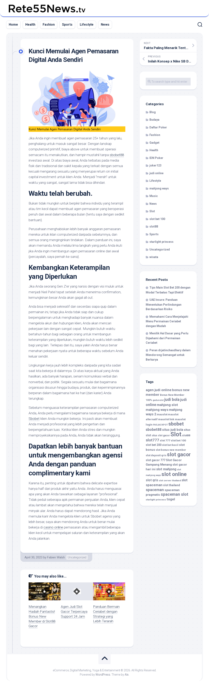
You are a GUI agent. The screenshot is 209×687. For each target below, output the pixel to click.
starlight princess (161, 241)
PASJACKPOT (160, 424)
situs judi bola (172, 430)
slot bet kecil (170, 444)
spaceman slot (174, 494)
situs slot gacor (161, 435)
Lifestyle (86, 24)
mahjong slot (167, 405)
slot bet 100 (157, 219)
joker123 (155, 165)
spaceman (155, 490)
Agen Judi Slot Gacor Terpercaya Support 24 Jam (74, 611)
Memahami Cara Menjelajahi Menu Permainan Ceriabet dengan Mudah (167, 321)
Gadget (154, 142)
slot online (174, 474)
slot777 (152, 440)
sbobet (176, 424)
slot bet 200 (153, 444)
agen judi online (158, 390)
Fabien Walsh (56, 557)
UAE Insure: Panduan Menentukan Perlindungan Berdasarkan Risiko (163, 304)
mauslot (162, 414)
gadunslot (158, 400)
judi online (156, 173)
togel (171, 499)
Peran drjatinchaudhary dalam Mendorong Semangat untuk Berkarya (168, 355)
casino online (53, 527)
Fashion (49, 24)
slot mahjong (166, 469)
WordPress (103, 674)
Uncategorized (77, 557)
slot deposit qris (156, 455)
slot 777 (165, 440)
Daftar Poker (158, 127)
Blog (152, 112)
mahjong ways (159, 188)
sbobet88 (117, 155)
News (105, 24)
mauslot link (166, 419)
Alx (127, 674)
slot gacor (179, 454)
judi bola (172, 399)
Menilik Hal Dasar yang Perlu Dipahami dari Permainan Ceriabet (167, 338)
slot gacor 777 (155, 460)
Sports (67, 24)
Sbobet (34, 419)
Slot (152, 211)
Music (153, 196)
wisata (153, 257)
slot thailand (171, 485)
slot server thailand (170, 480)
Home (13, 24)
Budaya (154, 119)
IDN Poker (156, 158)
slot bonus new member (171, 449)
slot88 (153, 226)
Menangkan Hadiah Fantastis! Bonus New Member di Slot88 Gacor (42, 616)
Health (30, 24)
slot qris (152, 480)
